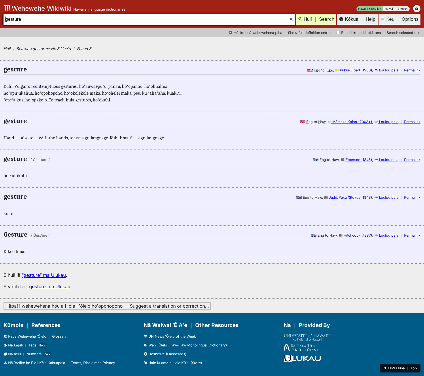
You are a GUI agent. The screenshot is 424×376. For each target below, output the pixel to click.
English (403, 8)
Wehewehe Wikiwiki (41, 8)
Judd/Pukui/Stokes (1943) (350, 197)
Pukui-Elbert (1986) (355, 70)
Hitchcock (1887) (357, 235)
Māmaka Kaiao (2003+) (351, 122)
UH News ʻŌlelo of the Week (171, 336)
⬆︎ (400, 368)
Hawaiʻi (389, 8)
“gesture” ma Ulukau (44, 275)
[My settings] (416, 8)
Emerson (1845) (358, 159)
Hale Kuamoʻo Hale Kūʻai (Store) (174, 363)
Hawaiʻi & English (369, 8)
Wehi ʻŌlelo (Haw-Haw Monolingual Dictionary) (187, 345)
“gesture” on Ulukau (48, 286)
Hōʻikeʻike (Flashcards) (166, 354)
